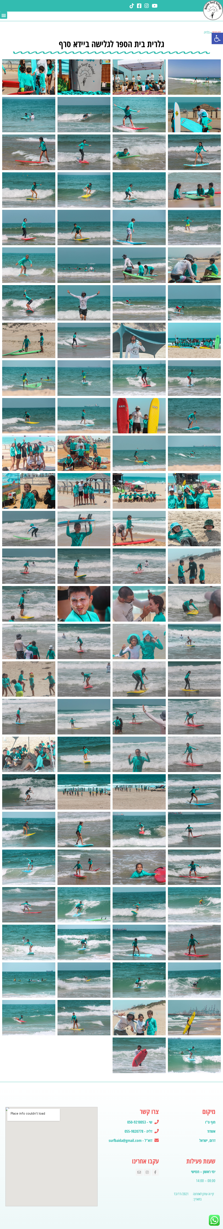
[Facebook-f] (155, 1172)
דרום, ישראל (207, 1140)
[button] (217, 38)
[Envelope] (139, 1172)
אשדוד (211, 1131)
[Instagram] (147, 1172)
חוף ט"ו (210, 1122)
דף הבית (216, 32)
